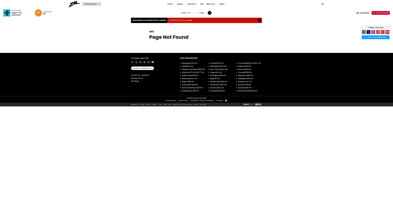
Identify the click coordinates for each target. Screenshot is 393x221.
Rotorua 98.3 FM (244, 69)
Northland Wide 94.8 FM (247, 91)
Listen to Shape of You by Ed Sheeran (16, 12)
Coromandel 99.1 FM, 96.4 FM (249, 63)
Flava (165, 104)
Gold (170, 104)
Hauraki (154, 104)
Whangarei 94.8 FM (189, 63)
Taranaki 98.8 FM (245, 72)
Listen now (43, 12)
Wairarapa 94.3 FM (189, 78)
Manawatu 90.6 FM (245, 75)
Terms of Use (183, 100)
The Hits (142, 104)
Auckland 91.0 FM (216, 63)
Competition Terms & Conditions (202, 100)
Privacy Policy (171, 100)
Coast (160, 104)
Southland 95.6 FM (217, 91)
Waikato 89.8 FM (244, 66)
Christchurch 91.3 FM (218, 84)
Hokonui (195, 104)
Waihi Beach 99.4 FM (218, 66)
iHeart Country (177, 104)
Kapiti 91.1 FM (215, 78)
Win (201, 4)
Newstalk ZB (134, 104)
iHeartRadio (135, 81)
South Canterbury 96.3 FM (192, 88)
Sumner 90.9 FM (244, 84)
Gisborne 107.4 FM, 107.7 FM (193, 72)
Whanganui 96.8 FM (217, 75)
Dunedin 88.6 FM (244, 88)
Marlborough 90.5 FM (218, 81)
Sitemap (219, 100)
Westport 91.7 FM (245, 81)
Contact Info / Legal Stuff (140, 75)
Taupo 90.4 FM (216, 72)
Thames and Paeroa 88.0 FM (193, 69)
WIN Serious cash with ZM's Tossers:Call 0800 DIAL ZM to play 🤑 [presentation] (196, 20)
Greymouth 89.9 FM (190, 84)
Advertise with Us (137, 78)
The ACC (148, 104)
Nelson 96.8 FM (188, 81)
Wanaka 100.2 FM (217, 88)
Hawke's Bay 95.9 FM (190, 75)
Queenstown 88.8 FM (190, 91)
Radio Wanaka (187, 104)
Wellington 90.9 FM (245, 78)
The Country (202, 104)
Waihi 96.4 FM (187, 66)
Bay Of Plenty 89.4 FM (218, 69)
